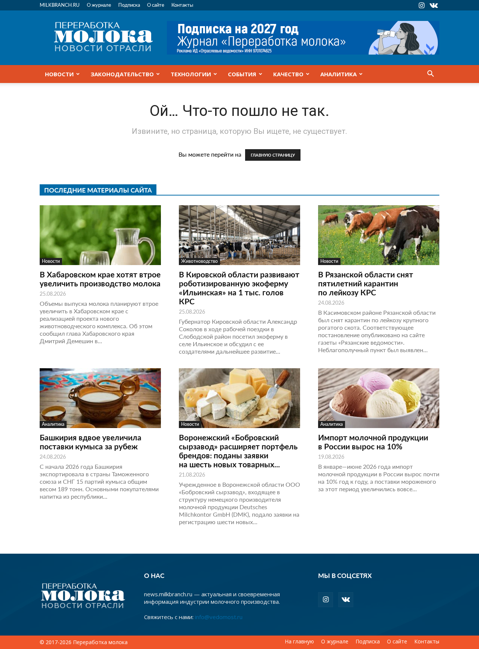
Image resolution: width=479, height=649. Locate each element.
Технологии (191, 74)
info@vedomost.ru (218, 617)
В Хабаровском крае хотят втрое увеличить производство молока (100, 279)
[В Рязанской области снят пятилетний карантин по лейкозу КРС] (378, 235)
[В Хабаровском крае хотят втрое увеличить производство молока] (100, 235)
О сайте (155, 4)
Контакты (182, 4)
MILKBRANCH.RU (60, 4)
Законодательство (122, 74)
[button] (430, 74)
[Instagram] (421, 5)
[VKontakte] (433, 5)
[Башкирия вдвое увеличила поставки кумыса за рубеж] (100, 398)
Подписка (129, 4)
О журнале (99, 4)
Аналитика (338, 74)
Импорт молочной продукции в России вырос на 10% (373, 442)
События (242, 74)
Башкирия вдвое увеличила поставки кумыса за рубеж (90, 442)
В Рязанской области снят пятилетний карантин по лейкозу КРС (365, 283)
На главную (299, 641)
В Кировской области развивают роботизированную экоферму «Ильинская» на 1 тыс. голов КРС (239, 288)
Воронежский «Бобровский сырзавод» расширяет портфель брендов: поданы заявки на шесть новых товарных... (238, 451)
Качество (288, 74)
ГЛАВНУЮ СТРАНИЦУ (273, 155)
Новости (59, 74)
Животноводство (199, 261)
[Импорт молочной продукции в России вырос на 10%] (378, 398)
